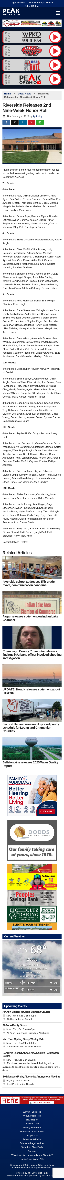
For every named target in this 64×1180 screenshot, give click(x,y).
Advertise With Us (32, 1139)
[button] (58, 13)
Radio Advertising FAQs (32, 1159)
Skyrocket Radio (40, 1172)
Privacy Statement (32, 1127)
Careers (32, 1151)
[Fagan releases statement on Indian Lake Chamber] (32, 602)
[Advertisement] (32, 23)
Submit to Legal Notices (41, 2)
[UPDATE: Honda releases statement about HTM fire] (32, 675)
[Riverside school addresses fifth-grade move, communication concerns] (32, 567)
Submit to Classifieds (32, 1147)
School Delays (32, 6)
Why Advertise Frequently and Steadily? (32, 1155)
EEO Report (32, 1119)
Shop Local (32, 1135)
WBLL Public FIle (32, 1115)
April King (38, 116)
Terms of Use (32, 1123)
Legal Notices (18, 2)
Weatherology (49, 1175)
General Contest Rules (32, 1131)
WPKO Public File (32, 1111)
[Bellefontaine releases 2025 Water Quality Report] (32, 748)
